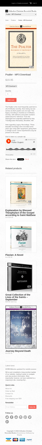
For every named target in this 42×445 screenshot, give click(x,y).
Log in (13, 3)
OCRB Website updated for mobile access (20, 369)
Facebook (11, 417)
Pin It (27, 159)
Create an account (22, 3)
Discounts (8, 396)
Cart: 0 (35, 3)
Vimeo (29, 417)
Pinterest (25, 417)
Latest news (10, 366)
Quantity (8, 91)
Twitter (7, 417)
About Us (8, 388)
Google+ (7, 421)
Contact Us (9, 393)
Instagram (20, 417)
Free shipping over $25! (13, 398)
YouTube (16, 417)
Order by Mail (10, 391)
